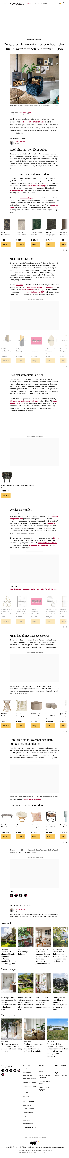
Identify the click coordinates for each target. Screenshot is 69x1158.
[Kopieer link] (11, 895)
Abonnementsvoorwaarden (56, 1147)
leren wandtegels (16, 190)
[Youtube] (14, 1070)
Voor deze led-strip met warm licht (40, 287)
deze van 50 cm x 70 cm (47, 543)
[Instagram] (10, 1070)
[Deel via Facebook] (20, 895)
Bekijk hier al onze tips (32, 799)
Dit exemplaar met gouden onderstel (24, 401)
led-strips (19, 285)
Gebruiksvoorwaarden (41, 1147)
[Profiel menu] (60, 3)
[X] (2, 1074)
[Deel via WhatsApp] (16, 895)
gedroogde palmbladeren (38, 545)
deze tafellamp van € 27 (34, 292)
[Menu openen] (5, 3)
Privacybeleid (17, 1147)
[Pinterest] (19, 1070)
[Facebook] (6, 1070)
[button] (28, 1147)
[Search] (64, 3)
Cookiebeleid (9, 1147)
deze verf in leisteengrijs (36, 186)
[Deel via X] (25, 895)
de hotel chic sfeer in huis (32, 122)
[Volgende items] (66, 250)
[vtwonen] (17, 3)
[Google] (2, 1070)
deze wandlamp (28, 289)
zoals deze (51, 523)
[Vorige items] (63, 250)
